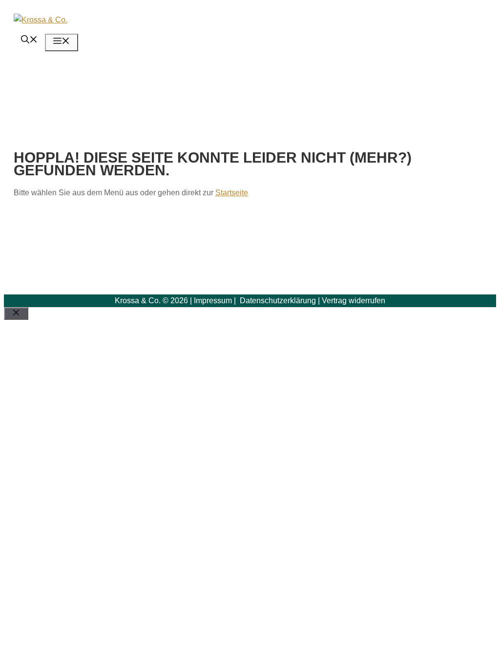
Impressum (213, 300)
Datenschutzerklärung (277, 300)
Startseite (231, 192)
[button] (29, 41)
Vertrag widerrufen (353, 300)
